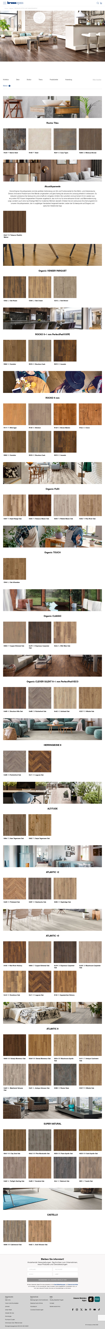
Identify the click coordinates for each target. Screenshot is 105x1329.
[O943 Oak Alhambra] (14, 569)
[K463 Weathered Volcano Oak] (14, 1075)
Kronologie (8, 1316)
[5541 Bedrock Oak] (65, 1168)
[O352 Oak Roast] (14, 287)
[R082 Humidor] (14, 351)
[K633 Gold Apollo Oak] (90, 1140)
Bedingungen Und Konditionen (39, 1300)
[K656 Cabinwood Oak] (14, 1231)
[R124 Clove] (90, 414)
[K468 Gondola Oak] (39, 1168)
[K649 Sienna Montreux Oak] (39, 1045)
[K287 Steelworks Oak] (39, 888)
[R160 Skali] (39, 139)
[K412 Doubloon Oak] (14, 982)
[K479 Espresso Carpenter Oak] (39, 632)
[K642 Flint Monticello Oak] (39, 1140)
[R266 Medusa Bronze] (90, 139)
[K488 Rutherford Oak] (39, 698)
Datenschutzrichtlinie (36, 1303)
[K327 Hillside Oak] (90, 698)
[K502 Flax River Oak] (90, 505)
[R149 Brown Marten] (65, 414)
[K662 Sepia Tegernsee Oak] (39, 825)
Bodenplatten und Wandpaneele (26, 8)
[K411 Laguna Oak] (39, 761)
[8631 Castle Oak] (90, 1168)
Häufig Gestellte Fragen (56, 1300)
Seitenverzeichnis (55, 1306)
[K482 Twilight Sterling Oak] (14, 1168)
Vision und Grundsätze (11, 1303)
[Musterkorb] (101, 3)
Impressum (33, 1306)
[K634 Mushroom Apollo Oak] (65, 1045)
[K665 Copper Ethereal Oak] (14, 632)
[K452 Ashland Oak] (65, 698)
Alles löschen (97, 80)
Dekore (11, 8)
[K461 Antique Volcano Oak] (39, 1075)
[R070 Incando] (65, 351)
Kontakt (52, 1303)
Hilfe (51, 1297)
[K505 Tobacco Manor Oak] (39, 505)
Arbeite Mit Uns (9, 1313)
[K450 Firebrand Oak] (14, 888)
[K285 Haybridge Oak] (65, 888)
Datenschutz (34, 1297)
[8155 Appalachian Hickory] (65, 982)
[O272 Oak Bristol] (65, 287)
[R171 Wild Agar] (14, 414)
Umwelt (7, 1306)
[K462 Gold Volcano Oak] (39, 1231)
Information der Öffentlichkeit (13, 1323)
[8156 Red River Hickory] (14, 952)
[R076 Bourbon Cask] (39, 351)
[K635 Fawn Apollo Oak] (65, 1140)
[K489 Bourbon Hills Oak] (14, 698)
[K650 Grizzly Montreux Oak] (14, 1045)
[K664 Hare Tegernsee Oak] (14, 825)
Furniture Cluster (10, 1319)
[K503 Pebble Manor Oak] (65, 505)
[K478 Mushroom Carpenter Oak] (90, 952)
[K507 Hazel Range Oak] (14, 505)
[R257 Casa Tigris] (65, 139)
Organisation (9, 1297)
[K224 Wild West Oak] (65, 632)
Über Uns (7, 1300)
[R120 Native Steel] (14, 139)
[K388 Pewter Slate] (65, 1075)
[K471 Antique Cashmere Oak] (90, 1045)
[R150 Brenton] (39, 414)
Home (6, 8)
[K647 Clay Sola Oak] (14, 1140)
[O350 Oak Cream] (39, 287)
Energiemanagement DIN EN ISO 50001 (17, 1326)
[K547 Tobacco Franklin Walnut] (14, 222)
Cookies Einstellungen (36, 1310)
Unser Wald (8, 1310)
